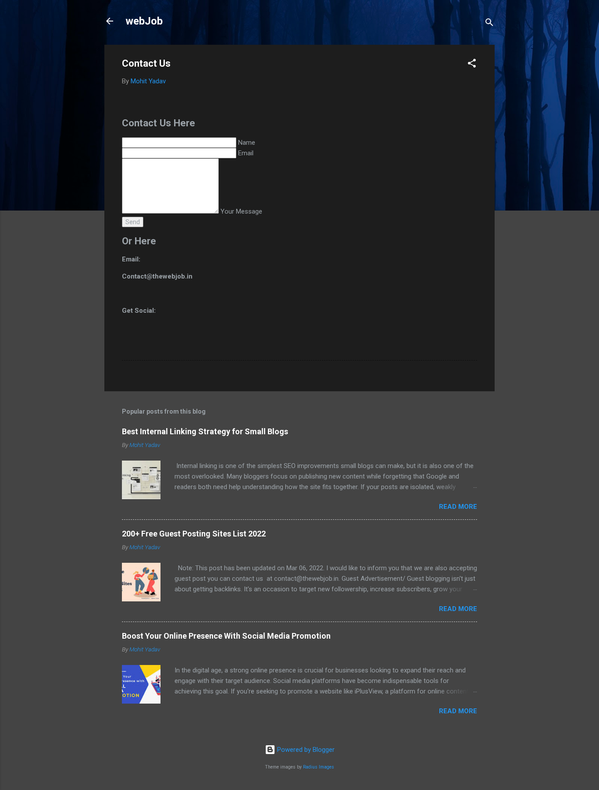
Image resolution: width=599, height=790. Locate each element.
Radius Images (318, 767)
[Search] (489, 24)
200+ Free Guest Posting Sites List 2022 (194, 533)
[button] (472, 64)
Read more (458, 507)
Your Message (241, 211)
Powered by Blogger (305, 750)
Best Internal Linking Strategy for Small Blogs (205, 431)
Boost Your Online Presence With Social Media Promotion (226, 635)
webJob (144, 21)
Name (246, 143)
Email (245, 153)
